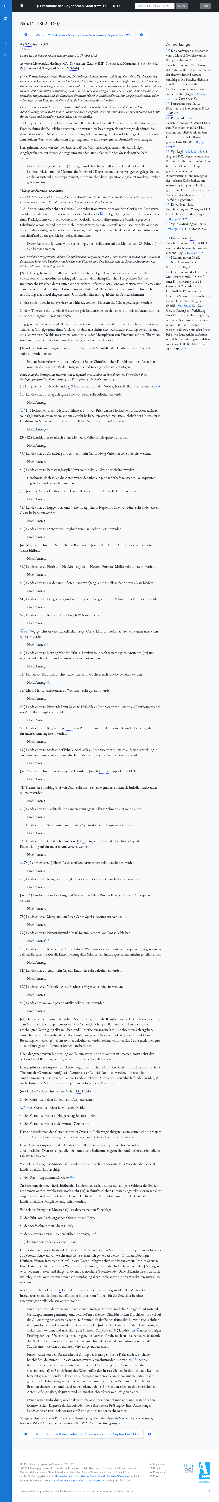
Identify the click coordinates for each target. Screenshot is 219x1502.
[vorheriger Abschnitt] (26, 35)
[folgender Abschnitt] (141, 35)
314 (119, 1423)
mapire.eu (104, 1491)
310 (124, 916)
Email (156, 1476)
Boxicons (50, 1491)
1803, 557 (174, 219)
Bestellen (157, 1468)
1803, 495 (195, 253)
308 (47, 644)
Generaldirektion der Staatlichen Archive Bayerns (76, 1480)
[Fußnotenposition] (198, 98)
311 (47, 940)
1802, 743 (174, 229)
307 (47, 428)
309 (47, 682)
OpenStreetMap (80, 1491)
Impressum (158, 1464)
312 (71, 1177)
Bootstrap (36, 1491)
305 (159, 243)
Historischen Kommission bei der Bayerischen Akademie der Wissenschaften (94, 1476)
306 (158, 385)
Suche (182, 6)
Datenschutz (159, 1472)
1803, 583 (194, 151)
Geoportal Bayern (125, 1491)
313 (134, 1359)
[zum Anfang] (209, 1491)
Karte (205, 6)
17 (180, 349)
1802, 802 (184, 305)
